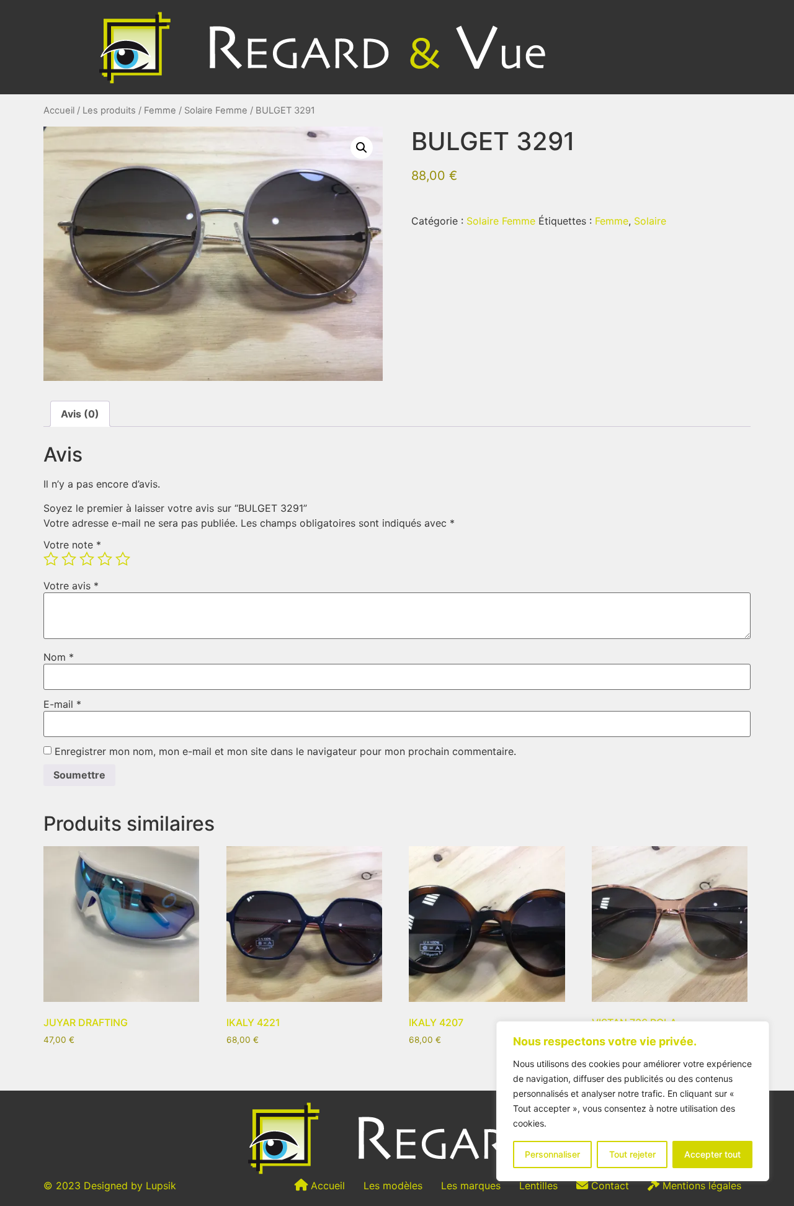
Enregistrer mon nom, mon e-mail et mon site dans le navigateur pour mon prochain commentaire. (285, 751)
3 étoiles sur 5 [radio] (86, 559)
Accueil (58, 110)
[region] (632, 1101)
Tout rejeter (632, 1154)
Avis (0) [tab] (80, 414)
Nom (58, 657)
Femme (160, 110)
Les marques (471, 1185)
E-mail (62, 704)
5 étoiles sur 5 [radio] (122, 559)
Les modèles (393, 1185)
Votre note (72, 545)
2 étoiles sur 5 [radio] (68, 559)
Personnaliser (552, 1154)
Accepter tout (712, 1154)
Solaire (650, 221)
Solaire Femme (216, 110)
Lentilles (538, 1185)
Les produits (109, 110)
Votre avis (71, 586)
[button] (361, 147)
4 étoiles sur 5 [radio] (104, 559)
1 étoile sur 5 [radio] (50, 559)
